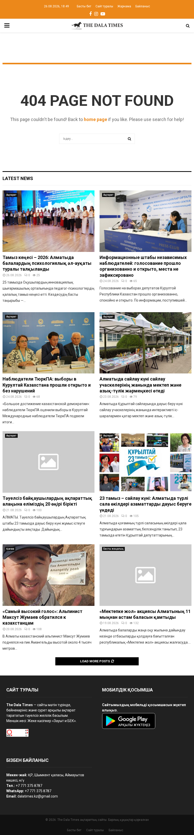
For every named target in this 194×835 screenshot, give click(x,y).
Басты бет (84, 6)
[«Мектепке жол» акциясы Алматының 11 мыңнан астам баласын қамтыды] (145, 575)
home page (95, 119)
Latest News (18, 178)
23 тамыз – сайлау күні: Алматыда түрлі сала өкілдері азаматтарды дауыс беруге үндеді (145, 504)
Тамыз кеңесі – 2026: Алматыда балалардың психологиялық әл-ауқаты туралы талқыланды (47, 263)
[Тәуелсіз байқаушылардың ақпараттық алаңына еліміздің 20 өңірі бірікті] (48, 462)
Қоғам (10, 548)
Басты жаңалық (113, 548)
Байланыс (142, 6)
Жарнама (124, 6)
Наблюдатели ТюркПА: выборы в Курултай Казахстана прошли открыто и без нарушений (47, 384)
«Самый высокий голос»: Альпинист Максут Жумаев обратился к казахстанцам (42, 617)
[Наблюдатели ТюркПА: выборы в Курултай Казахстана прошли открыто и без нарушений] (48, 343)
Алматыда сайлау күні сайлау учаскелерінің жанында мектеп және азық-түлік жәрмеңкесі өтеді (140, 384)
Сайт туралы (104, 6)
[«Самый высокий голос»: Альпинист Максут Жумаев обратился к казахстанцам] (48, 575)
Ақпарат (11, 194)
